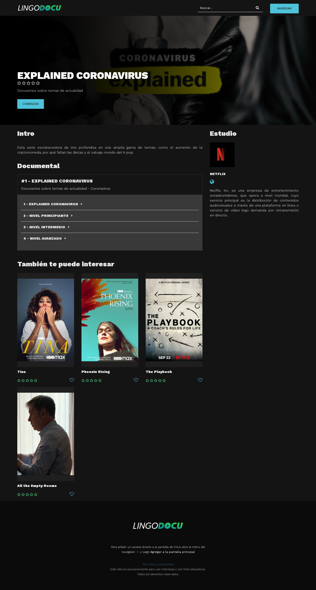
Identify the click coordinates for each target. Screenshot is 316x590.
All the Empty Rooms (37, 486)
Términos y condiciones (158, 564)
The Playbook (159, 372)
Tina (21, 372)
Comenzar (30, 104)
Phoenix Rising (95, 372)
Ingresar (284, 8)
